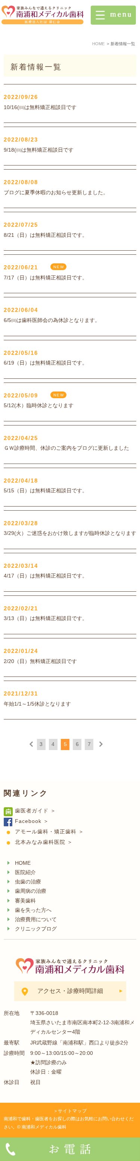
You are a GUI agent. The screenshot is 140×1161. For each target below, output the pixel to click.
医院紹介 (25, 872)
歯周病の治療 (30, 891)
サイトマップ (72, 1111)
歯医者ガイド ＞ (35, 811)
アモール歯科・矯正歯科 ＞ (49, 832)
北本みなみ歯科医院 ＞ (44, 842)
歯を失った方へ (33, 910)
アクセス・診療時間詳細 (70, 991)
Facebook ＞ (32, 821)
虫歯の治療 (28, 882)
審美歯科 (25, 901)
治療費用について (36, 919)
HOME (23, 863)
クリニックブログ (36, 929)
